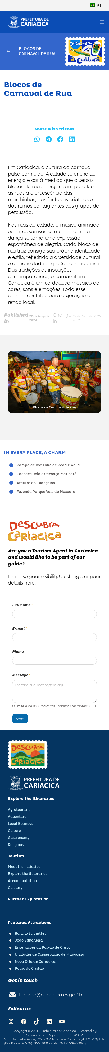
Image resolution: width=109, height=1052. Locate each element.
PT (99, 5)
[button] (37, 139)
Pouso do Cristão (29, 968)
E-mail (19, 628)
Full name (22, 605)
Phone (18, 652)
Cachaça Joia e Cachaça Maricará (47, 474)
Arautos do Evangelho (36, 483)
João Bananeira (29, 940)
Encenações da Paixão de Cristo (42, 947)
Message (21, 675)
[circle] (11, 465)
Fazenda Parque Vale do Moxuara (46, 491)
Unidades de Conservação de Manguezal (50, 954)
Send (20, 718)
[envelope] (12, 994)
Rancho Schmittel (30, 933)
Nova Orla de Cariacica (35, 961)
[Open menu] (102, 22)
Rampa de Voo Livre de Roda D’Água (48, 465)
